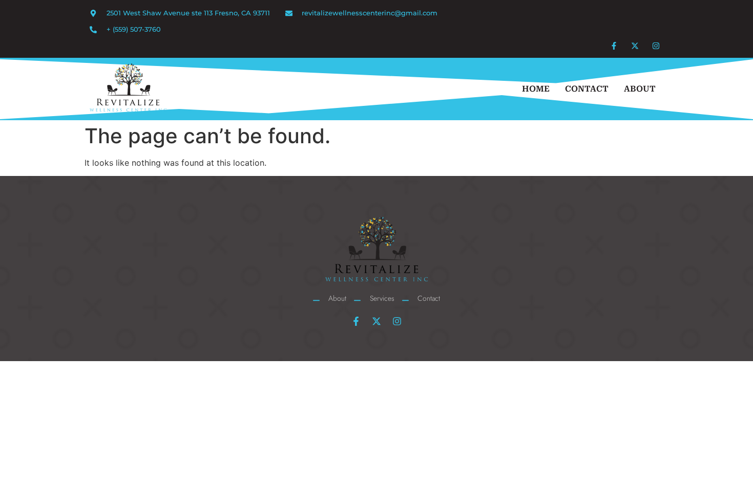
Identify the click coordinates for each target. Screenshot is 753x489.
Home (536, 89)
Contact (587, 89)
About (640, 89)
